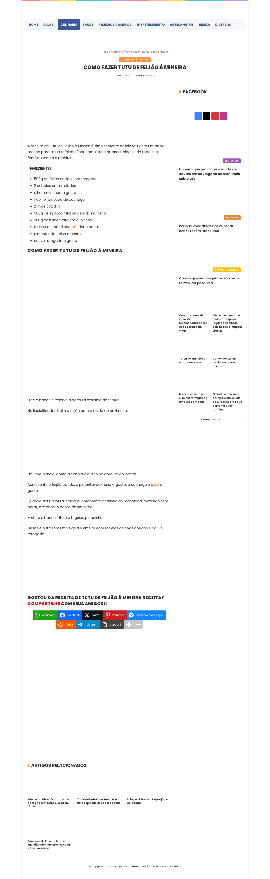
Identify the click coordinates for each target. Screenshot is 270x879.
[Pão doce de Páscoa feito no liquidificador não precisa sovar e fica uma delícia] (50, 825)
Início (106, 51)
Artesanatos (182, 24)
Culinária (69, 24)
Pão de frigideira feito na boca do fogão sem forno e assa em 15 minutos (48, 803)
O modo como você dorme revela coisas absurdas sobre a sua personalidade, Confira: (227, 401)
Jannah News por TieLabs (165, 866)
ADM (118, 75)
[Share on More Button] (129, 624)
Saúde (88, 24)
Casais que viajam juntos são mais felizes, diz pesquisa (209, 280)
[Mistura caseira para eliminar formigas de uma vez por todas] (194, 382)
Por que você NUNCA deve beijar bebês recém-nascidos (206, 228)
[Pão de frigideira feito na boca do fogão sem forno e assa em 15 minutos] (50, 783)
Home (33, 24)
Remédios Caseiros (114, 24)
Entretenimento (150, 24)
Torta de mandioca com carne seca (192, 360)
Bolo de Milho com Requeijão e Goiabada (147, 801)
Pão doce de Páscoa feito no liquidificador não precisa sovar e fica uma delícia (49, 844)
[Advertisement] (99, 116)
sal (156, 484)
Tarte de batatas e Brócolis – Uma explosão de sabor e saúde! (99, 801)
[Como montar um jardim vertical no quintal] (227, 346)
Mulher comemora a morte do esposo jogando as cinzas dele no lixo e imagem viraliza (227, 323)
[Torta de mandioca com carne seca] (194, 346)
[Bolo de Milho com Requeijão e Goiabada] (149, 783)
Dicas (48, 24)
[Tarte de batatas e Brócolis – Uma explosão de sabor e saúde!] (99, 783)
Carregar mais (210, 419)
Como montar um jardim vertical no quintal (225, 362)
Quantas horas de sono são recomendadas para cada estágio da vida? (193, 323)
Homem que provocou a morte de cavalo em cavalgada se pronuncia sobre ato (209, 174)
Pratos (143, 59)
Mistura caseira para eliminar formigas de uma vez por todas (193, 398)
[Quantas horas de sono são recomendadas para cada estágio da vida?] (194, 303)
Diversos (223, 24)
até (74, 226)
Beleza (204, 24)
